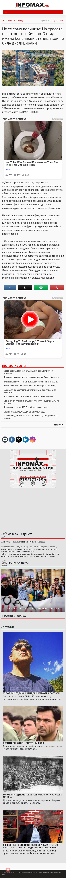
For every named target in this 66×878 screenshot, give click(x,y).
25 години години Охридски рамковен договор (31, 693)
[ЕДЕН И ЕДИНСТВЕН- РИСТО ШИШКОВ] (33, 723)
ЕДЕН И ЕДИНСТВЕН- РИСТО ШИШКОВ (23, 743)
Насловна (7, 21)
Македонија (19, 21)
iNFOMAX (11, 872)
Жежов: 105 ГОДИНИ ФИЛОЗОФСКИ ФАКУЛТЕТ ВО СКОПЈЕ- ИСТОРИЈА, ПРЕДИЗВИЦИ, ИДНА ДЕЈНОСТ (31, 846)
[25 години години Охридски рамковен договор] (33, 662)
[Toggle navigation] (6, 12)
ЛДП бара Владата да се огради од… (24, 412)
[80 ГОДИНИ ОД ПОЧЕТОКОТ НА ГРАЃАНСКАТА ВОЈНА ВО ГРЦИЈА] (33, 774)
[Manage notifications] (8, 870)
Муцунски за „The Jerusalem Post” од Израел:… (31, 382)
